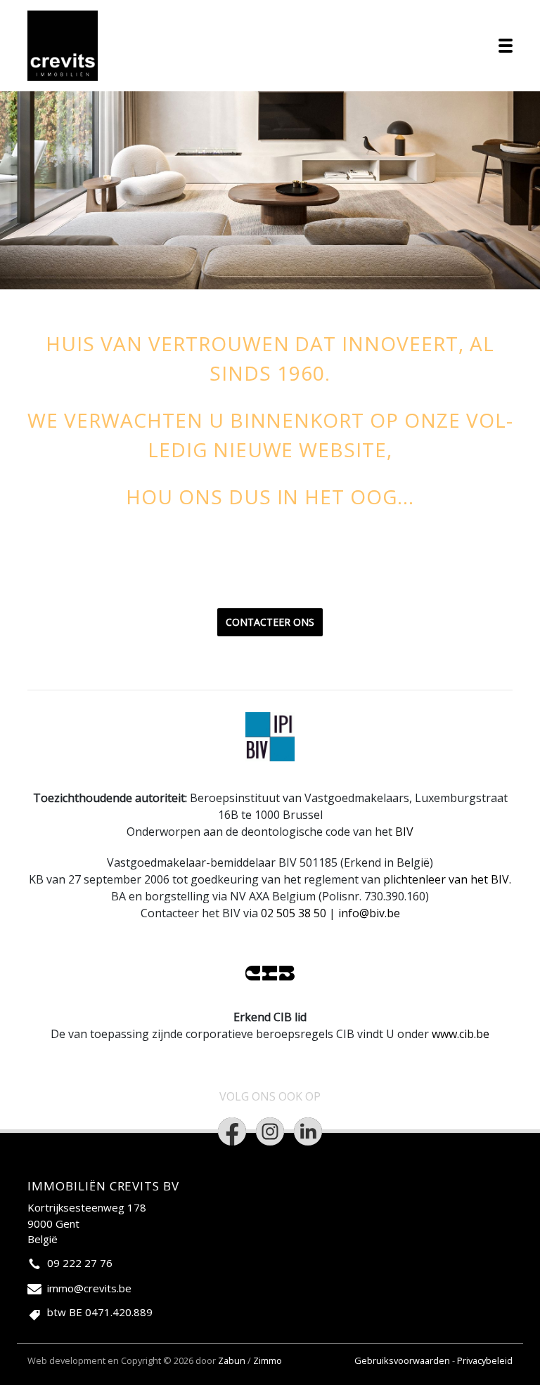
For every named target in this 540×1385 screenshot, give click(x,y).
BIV (404, 831)
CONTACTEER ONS (270, 622)
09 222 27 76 (79, 1263)
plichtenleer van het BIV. (447, 879)
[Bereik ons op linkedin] (308, 1131)
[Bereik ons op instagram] (270, 1131)
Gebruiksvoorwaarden (403, 1360)
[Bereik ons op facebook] (232, 1131)
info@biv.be (369, 913)
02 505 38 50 (293, 913)
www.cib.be (460, 1034)
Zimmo (267, 1360)
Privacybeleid (485, 1360)
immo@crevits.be (89, 1288)
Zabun (231, 1360)
